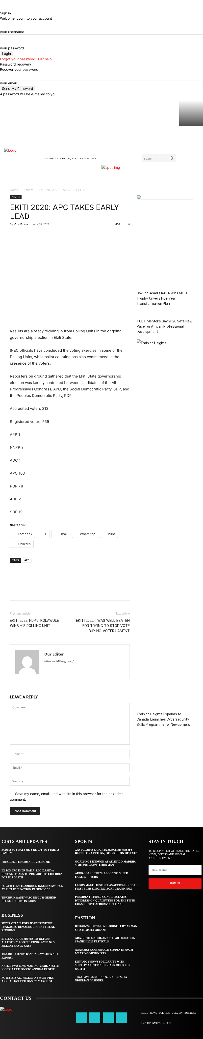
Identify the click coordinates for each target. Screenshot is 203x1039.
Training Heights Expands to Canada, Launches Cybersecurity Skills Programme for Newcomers (163, 719)
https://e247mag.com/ (59, 661)
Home (14, 190)
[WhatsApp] (49, 236)
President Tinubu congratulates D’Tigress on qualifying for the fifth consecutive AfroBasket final (105, 900)
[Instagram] (94, 1017)
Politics (28, 190)
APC (26, 560)
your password (12, 48)
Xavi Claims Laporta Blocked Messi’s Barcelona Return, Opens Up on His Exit (106, 851)
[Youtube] (121, 1017)
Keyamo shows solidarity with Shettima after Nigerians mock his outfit (102, 965)
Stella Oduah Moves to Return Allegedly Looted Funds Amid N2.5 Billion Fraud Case (28, 942)
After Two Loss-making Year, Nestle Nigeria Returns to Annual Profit (30, 967)
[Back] (1, 8)
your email (8, 83)
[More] (60, 236)
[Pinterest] (38, 236)
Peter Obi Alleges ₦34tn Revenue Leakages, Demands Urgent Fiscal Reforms (28, 927)
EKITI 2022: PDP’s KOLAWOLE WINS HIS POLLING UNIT (34, 623)
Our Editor (21, 224)
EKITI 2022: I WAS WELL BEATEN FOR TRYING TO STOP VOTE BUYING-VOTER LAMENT (103, 625)
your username (12, 32)
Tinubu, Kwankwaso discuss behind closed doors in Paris (28, 899)
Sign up (175, 883)
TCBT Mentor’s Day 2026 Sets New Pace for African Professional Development (164, 326)
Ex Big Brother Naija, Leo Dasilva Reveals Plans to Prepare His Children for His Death (32, 874)
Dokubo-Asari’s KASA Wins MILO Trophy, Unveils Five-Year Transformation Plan (162, 298)
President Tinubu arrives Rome (25, 861)
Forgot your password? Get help (26, 59)
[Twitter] (26, 236)
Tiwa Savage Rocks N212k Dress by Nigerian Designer (101, 978)
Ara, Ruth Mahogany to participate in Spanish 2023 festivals (105, 939)
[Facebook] (15, 236)
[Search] (171, 158)
